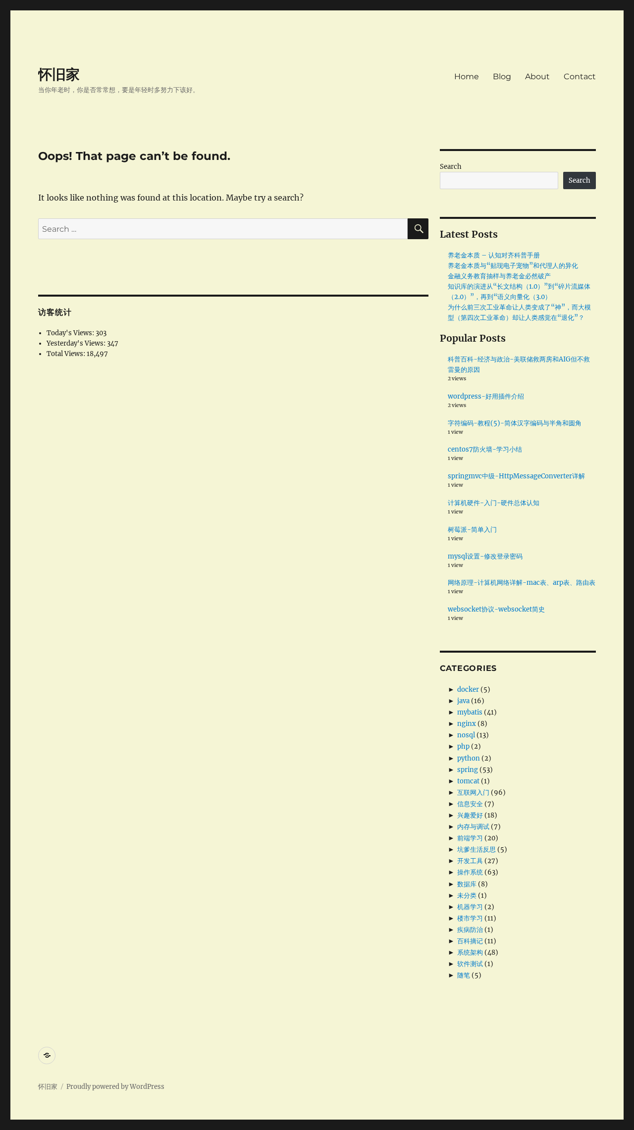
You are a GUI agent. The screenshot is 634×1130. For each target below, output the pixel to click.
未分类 (466, 895)
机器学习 (470, 907)
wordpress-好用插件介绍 (486, 396)
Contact (580, 76)
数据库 (466, 884)
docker (468, 689)
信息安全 (470, 804)
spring (467, 770)
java (463, 701)
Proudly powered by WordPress (115, 1086)
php (463, 746)
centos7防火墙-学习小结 (485, 449)
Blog (502, 76)
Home (466, 76)
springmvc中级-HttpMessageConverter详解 (516, 476)
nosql (466, 735)
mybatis (469, 712)
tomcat (468, 781)
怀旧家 (59, 74)
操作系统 (470, 872)
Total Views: (67, 354)
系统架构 (470, 952)
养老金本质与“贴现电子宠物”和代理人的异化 (513, 265)
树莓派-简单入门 (472, 529)
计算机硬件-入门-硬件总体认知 (493, 503)
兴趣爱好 (470, 815)
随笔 (463, 975)
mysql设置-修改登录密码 (485, 556)
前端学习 (470, 838)
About (537, 76)
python (468, 758)
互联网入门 (473, 792)
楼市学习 (470, 918)
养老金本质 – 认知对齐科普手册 (494, 255)
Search (451, 166)
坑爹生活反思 (476, 849)
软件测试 (470, 964)
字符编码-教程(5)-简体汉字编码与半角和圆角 (514, 423)
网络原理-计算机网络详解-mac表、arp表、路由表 (521, 582)
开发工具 (470, 861)
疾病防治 (470, 929)
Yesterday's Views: (77, 343)
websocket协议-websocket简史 (496, 609)
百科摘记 (470, 941)
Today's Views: (71, 333)
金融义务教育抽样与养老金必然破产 (499, 276)
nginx (466, 723)
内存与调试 (473, 826)
